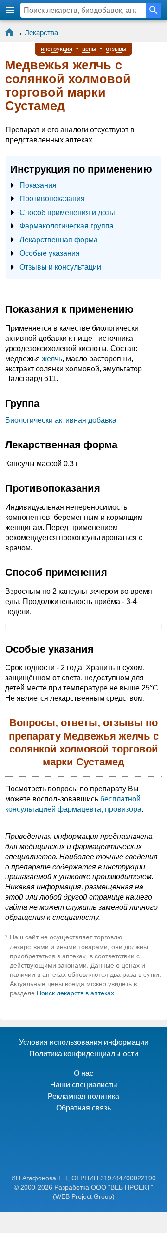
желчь (52, 359)
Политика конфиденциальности (83, 1054)
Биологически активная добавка (60, 420)
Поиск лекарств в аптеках (75, 993)
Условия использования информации (83, 1042)
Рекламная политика (83, 1096)
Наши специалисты (83, 1085)
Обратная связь (83, 1108)
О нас (83, 1073)
